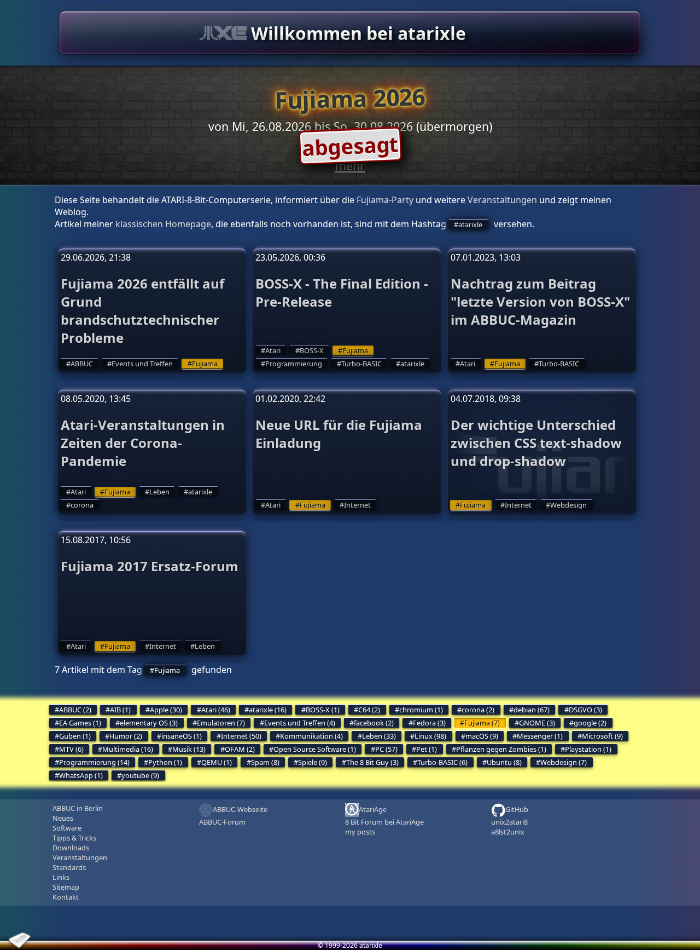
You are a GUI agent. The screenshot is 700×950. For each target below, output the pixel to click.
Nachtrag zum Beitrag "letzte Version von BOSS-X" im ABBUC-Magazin (540, 301)
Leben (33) (379, 736)
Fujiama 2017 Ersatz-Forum (149, 566)
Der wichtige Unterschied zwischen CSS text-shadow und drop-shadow (536, 443)
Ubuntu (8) (504, 762)
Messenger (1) (540, 736)
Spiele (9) (312, 762)
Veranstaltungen (502, 200)
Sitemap (65, 887)
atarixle (470, 224)
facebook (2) (374, 723)
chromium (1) (421, 710)
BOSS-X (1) (323, 710)
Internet (357, 505)
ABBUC (82, 364)
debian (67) (532, 710)
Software (66, 828)
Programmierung (293, 364)
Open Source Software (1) (314, 749)
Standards (69, 867)
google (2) (590, 723)
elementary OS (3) (149, 723)
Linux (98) (430, 736)
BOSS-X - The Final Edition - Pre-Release (341, 292)
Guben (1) (75, 736)
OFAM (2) (240, 749)
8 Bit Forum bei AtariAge (384, 822)
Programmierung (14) (94, 762)
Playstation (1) (588, 749)
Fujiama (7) (482, 723)
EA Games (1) (80, 723)
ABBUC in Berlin (77, 808)
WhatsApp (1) (81, 775)
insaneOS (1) (181, 736)
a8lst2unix (507, 832)
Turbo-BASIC (361, 364)
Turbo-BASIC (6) (442, 762)
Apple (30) (166, 710)
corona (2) (478, 710)
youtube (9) (140, 775)
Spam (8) (265, 762)
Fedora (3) (429, 723)
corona (82, 505)
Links (60, 877)
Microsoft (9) (602, 736)
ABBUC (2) (75, 710)
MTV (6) (71, 749)
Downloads (70, 848)
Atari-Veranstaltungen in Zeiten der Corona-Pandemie (143, 443)
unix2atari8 (509, 822)
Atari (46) (215, 710)
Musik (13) (189, 749)
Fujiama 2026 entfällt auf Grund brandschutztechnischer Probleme (142, 310)
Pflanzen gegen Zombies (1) (501, 749)
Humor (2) (125, 736)
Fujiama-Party (385, 200)
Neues (62, 818)
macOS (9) (481, 736)
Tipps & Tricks (74, 838)
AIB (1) (120, 710)
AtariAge (373, 809)
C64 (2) (369, 710)
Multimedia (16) (127, 749)
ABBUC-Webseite (240, 809)
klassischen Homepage (163, 224)
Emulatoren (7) (221, 723)
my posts (360, 832)
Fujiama (205, 364)
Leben (159, 492)
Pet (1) (426, 749)
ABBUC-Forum (222, 822)
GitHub (516, 809)
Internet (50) (241, 736)
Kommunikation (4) (311, 736)
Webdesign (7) (563, 762)
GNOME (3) (537, 723)
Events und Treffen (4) (299, 723)
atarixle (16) (268, 710)
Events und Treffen (142, 364)
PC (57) (386, 749)
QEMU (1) (216, 762)
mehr (350, 166)
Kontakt (65, 897)
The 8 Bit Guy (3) (372, 762)
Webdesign (568, 505)
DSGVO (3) (585, 710)
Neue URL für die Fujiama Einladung (338, 434)
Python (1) (165, 762)
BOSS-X (312, 350)
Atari (273, 350)
